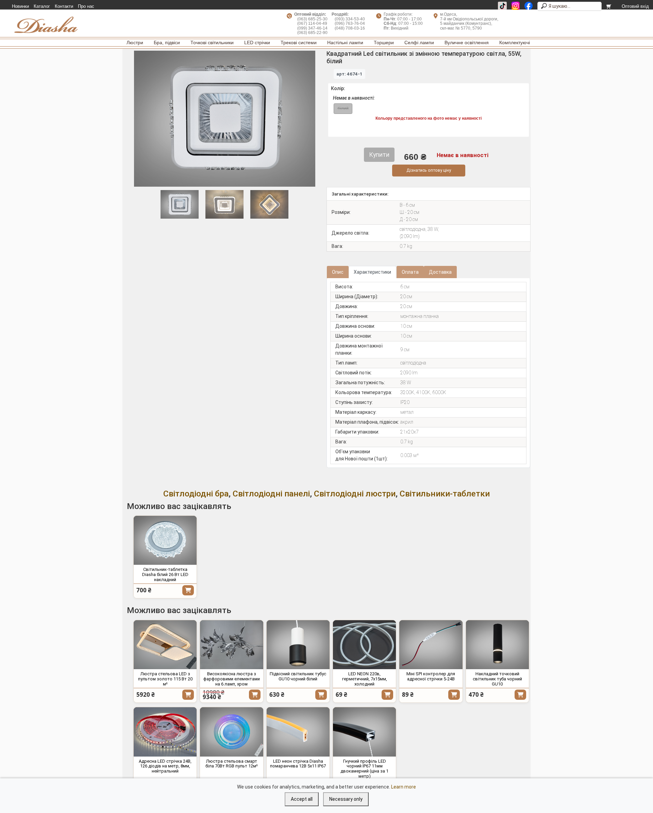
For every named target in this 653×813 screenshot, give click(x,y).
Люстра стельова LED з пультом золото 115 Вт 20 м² (165, 679)
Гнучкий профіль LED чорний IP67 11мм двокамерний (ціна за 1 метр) (364, 769)
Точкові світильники (212, 42)
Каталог (42, 6)
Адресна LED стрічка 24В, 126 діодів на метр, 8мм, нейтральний (165, 766)
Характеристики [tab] (372, 272)
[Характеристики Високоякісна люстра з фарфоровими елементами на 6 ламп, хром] (231, 645)
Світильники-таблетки (445, 493)
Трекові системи (299, 42)
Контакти (64, 6)
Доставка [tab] (440, 272)
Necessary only (346, 799)
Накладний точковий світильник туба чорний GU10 (497, 679)
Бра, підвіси (167, 42)
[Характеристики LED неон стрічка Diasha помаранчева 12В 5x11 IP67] (298, 732)
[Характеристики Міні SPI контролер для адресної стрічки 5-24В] (430, 645)
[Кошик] (609, 6)
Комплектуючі (514, 42)
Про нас (86, 6)
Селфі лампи (419, 42)
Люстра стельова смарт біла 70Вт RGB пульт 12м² (231, 764)
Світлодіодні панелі (271, 493)
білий (343, 108)
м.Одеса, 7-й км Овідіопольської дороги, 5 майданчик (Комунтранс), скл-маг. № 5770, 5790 (469, 21)
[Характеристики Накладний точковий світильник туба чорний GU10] (497, 645)
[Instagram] (516, 6)
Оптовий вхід (635, 6)
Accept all (302, 799)
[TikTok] (502, 6)
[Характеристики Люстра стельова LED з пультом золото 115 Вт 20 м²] (165, 645)
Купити (188, 590)
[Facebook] (528, 6)
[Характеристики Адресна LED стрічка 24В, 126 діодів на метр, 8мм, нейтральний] (165, 732)
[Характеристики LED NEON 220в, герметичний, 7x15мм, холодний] (364, 645)
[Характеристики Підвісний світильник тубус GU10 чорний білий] (298, 645)
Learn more (403, 787)
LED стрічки (257, 42)
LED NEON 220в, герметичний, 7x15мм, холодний (364, 679)
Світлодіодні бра (196, 493)
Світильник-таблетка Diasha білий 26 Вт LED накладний (165, 574)
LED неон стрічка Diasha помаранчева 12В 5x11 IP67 (298, 764)
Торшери (384, 42)
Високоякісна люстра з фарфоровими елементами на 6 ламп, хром (231, 679)
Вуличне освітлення (467, 42)
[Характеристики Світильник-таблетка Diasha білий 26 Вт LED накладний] (165, 540)
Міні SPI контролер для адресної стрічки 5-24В (430, 676)
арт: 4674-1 (349, 74)
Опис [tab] (338, 272)
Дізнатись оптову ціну (428, 170)
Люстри (135, 42)
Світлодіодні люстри (355, 493)
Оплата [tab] (410, 272)
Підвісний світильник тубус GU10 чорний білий (298, 676)
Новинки (20, 6)
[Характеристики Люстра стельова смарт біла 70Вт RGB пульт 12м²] (231, 732)
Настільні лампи (345, 42)
